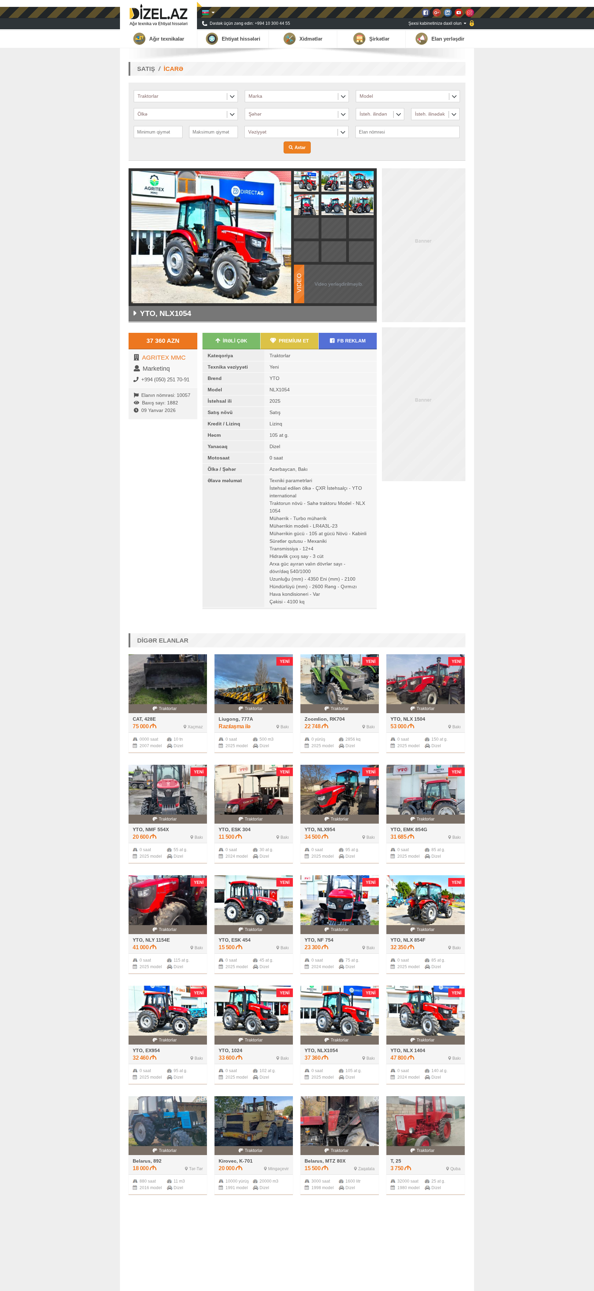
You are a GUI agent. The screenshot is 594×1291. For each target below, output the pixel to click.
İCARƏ (173, 68)
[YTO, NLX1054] (306, 189)
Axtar (300, 147)
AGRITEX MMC (164, 357)
